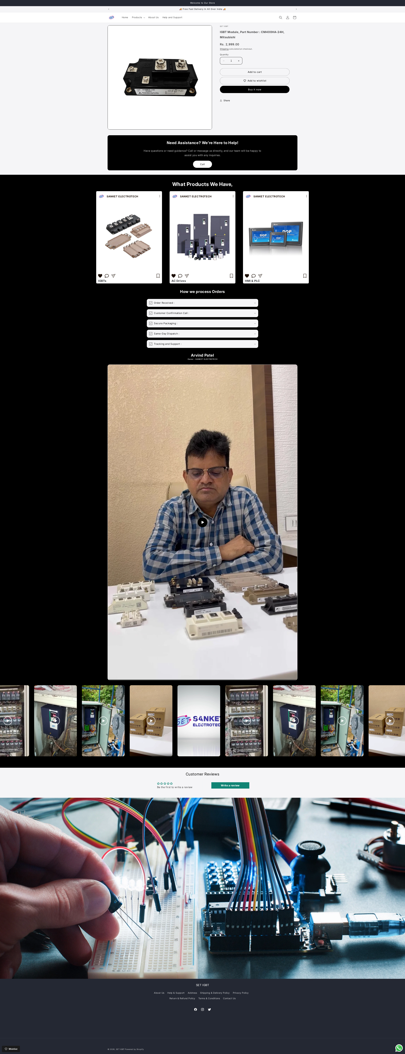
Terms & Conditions (209, 998)
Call (202, 164)
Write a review (230, 785)
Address (192, 992)
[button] (138, 17)
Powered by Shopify (134, 1049)
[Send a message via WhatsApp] (399, 1048)
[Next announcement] (296, 9)
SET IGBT (120, 1049)
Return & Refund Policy (182, 998)
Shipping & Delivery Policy (215, 992)
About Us (159, 992)
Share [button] (227, 100)
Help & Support (175, 992)
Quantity (224, 54)
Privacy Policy (241, 992)
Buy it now (254, 89)
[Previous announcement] (108, 9)
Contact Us (229, 998)
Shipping (224, 49)
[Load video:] (202, 522)
